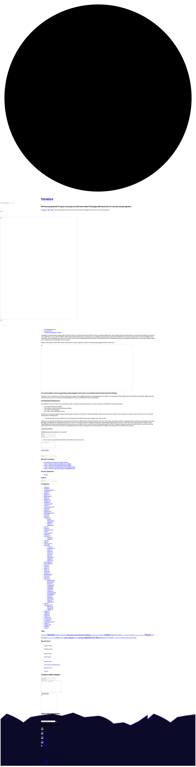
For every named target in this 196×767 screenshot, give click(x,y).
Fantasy (49, 553)
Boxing (49, 583)
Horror (49, 554)
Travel (45, 615)
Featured (93, 635)
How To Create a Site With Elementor (52, 664)
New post (46, 671)
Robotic (49, 609)
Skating (49, 597)
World (45, 626)
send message (45, 693)
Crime (48, 550)
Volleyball (49, 602)
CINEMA (57, 635)
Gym (45, 527)
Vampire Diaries (129, 637)
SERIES (76, 637)
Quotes (46, 573)
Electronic (50, 520)
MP (151, 635)
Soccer (46, 577)
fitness (96, 635)
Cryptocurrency (48, 507)
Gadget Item (114, 635)
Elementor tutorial (48, 648)
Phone (49, 524)
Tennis (49, 600)
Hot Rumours (47, 530)
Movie (45, 545)
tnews (45, 464)
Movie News (47, 562)
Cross (45, 505)
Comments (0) (48, 331)
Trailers (46, 614)
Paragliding (50, 594)
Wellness (46, 625)
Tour (107, 637)
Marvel (49, 556)
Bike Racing (50, 582)
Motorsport (47, 543)
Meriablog (47, 198)
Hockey (49, 589)
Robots (62, 637)
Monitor (49, 522)
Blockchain (47, 496)
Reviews (46, 576)
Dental (46, 508)
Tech (45, 603)
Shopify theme (47, 656)
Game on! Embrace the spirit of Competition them (62, 467)
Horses (46, 528)
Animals (46, 488)
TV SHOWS (122, 637)
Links (45, 540)
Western (49, 560)
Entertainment (48, 513)
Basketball (50, 580)
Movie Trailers (47, 563)
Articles (46, 491)
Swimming (50, 599)
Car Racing (50, 585)
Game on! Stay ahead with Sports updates (60, 464)
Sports (46, 579)
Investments (47, 533)
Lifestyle (46, 536)
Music (45, 565)
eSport (46, 514)
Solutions (81, 638)
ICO (45, 531)
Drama (49, 551)
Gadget (46, 517)
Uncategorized (48, 622)
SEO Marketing (69, 638)
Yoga (45, 628)
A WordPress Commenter (51, 462)
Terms (45, 763)
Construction (47, 504)
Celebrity (46, 502)
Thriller (49, 559)
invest (127, 635)
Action (46, 474)
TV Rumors (47, 618)
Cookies (46, 762)
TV (114, 637)
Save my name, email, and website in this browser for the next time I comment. (63, 440)
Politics (46, 571)
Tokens (46, 611)
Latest (46, 534)
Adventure (50, 548)
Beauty (46, 494)
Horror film (123, 635)
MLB (45, 542)
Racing (49, 595)
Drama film (63, 635)
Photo (45, 569)
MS (153, 635)
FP (103, 635)
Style (93, 637)
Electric (49, 606)
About (46, 765)
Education (47, 511)
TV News (46, 617)
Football (49, 586)
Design (46, 510)
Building (46, 499)
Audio (45, 493)
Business (46, 501)
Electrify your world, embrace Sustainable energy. (62, 468)
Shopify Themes (64, 462)
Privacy (46, 760)
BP (46, 635)
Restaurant (47, 574)
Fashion (87, 635)
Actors (46, 487)
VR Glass (49, 525)
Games (49, 608)
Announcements (48, 490)
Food (45, 516)
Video (45, 623)
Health (49, 539)
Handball (49, 588)
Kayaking (49, 591)
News (45, 568)
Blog (45, 497)
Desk (48, 519)
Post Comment (45, 450)
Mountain (137, 635)
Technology (47, 605)
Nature (46, 566)
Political (53, 637)
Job (129, 635)
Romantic (49, 557)
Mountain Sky (50, 592)
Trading (46, 612)
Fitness (49, 537)
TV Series (46, 620)
